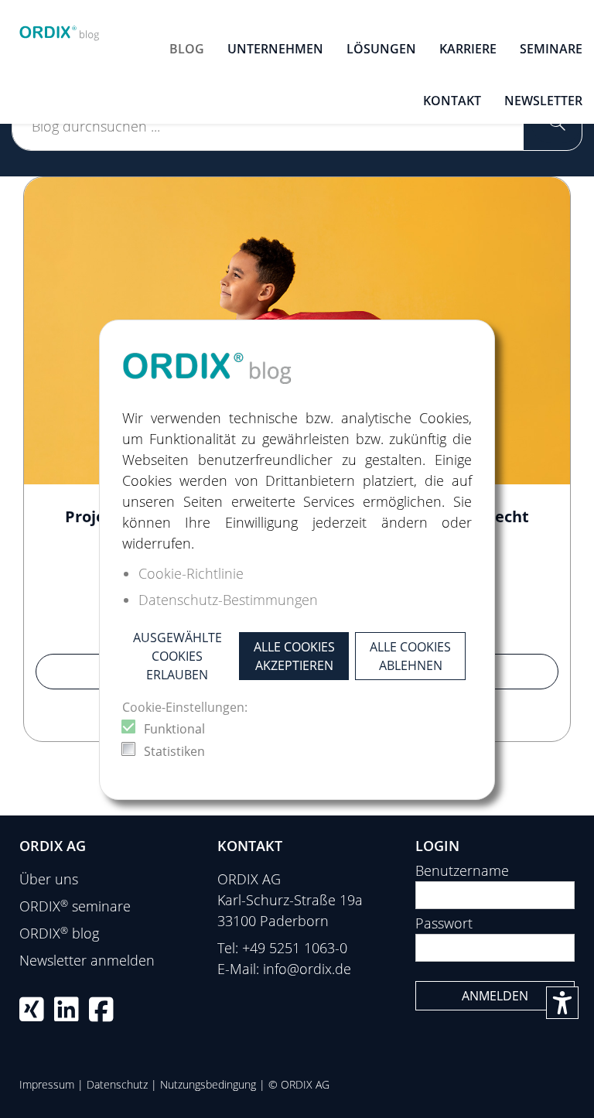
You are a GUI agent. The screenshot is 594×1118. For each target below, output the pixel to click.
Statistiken (174, 751)
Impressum (46, 1084)
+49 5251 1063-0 (294, 948)
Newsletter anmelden (87, 960)
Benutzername (462, 870)
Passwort (444, 923)
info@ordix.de (307, 968)
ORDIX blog (59, 933)
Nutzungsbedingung (208, 1084)
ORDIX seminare (75, 906)
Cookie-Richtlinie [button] (191, 573)
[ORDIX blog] (59, 29)
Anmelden (495, 995)
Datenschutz (117, 1084)
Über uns (48, 879)
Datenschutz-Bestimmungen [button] (228, 599)
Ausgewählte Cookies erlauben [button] (177, 656)
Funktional (174, 728)
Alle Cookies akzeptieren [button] (294, 656)
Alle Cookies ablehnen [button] (410, 656)
